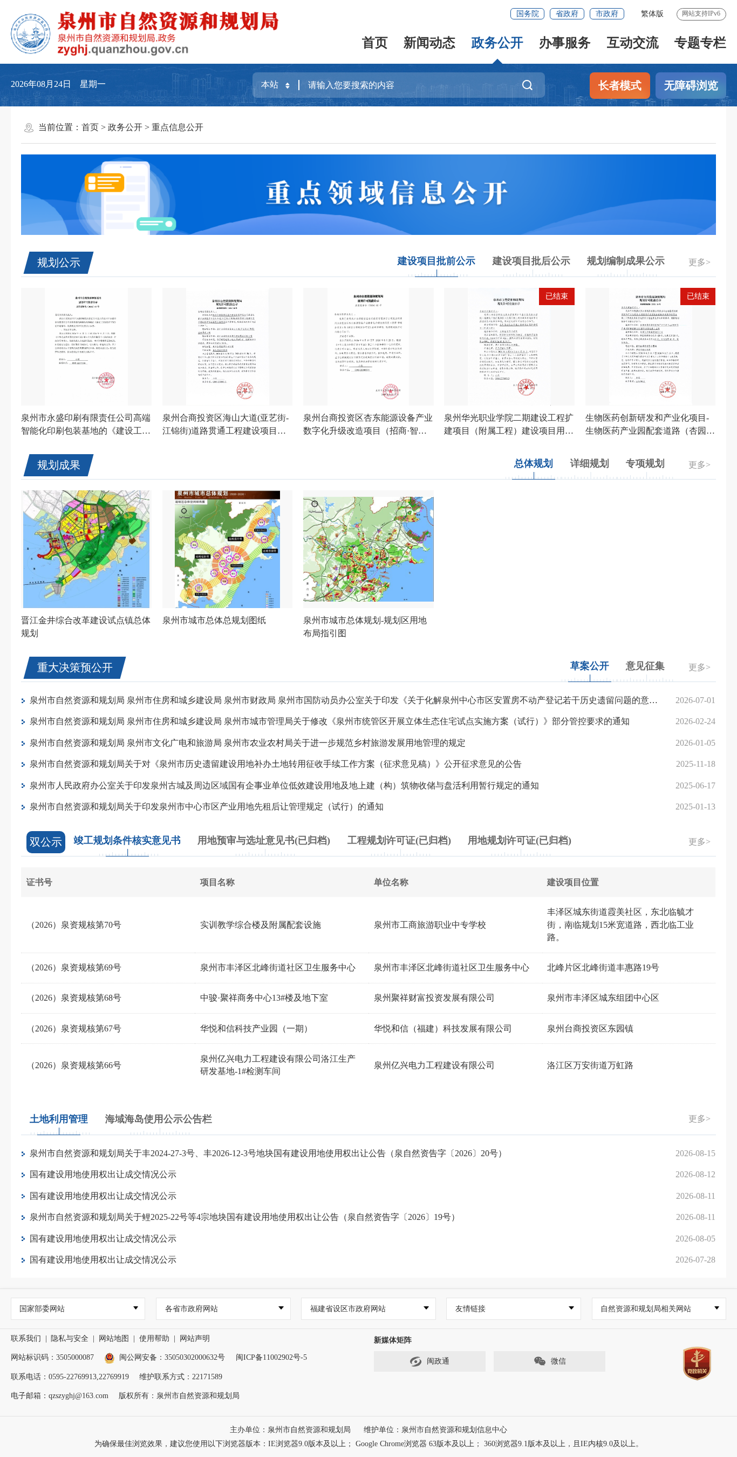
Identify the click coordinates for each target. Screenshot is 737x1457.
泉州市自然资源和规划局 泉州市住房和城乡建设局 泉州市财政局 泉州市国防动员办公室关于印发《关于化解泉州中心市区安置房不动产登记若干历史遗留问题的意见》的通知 (361, 700)
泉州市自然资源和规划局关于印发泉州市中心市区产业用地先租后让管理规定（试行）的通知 (207, 806)
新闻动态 (429, 43)
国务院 (527, 14)
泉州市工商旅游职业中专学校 (430, 924)
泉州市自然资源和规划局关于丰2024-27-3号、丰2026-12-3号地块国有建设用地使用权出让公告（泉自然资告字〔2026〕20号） (268, 1153)
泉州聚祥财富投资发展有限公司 (434, 997)
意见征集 (645, 665)
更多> (699, 262)
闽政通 (438, 1361)
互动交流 (633, 43)
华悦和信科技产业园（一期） (256, 1028)
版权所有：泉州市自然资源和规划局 (179, 1396)
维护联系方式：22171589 (180, 1377)
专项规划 (645, 463)
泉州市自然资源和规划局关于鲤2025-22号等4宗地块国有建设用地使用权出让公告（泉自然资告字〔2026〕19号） (245, 1217)
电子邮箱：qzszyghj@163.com (59, 1396)
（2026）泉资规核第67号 (73, 1028)
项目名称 (217, 882)
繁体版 (652, 14)
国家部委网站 (42, 1309)
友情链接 (470, 1309)
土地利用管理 (59, 1119)
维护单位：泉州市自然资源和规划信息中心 (435, 1430)
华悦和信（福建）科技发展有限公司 (443, 1028)
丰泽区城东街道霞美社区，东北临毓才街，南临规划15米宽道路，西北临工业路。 (620, 924)
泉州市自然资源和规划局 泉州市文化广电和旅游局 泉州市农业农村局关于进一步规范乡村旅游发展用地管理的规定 (248, 742)
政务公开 (497, 43)
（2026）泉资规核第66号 (73, 1065)
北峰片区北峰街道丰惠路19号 (603, 967)
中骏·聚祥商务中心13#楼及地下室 (264, 997)
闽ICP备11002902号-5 (271, 1357)
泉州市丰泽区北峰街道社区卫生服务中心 (278, 967)
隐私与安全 (69, 1338)
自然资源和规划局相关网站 (645, 1309)
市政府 (607, 14)
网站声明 (195, 1338)
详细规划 (589, 463)
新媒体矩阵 (393, 1340)
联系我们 (26, 1338)
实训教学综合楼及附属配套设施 (260, 924)
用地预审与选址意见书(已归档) (263, 840)
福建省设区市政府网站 (348, 1309)
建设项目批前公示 (436, 260)
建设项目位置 (573, 882)
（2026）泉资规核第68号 (73, 997)
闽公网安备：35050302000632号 (172, 1357)
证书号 (39, 882)
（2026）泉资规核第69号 (73, 967)
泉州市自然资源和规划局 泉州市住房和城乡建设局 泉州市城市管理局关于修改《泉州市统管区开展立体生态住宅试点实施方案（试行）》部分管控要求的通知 (330, 721)
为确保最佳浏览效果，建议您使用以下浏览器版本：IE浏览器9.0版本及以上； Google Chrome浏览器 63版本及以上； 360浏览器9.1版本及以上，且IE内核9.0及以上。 (368, 1444)
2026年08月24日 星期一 (58, 84)
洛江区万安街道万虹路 (590, 1065)
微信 (558, 1361)
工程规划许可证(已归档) (399, 840)
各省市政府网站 (191, 1309)
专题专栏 (700, 43)
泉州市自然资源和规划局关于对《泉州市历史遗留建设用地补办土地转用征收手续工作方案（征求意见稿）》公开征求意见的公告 (276, 763)
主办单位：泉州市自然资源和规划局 (290, 1430)
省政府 (567, 14)
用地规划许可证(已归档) (519, 840)
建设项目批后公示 (531, 260)
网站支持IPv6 (701, 13)
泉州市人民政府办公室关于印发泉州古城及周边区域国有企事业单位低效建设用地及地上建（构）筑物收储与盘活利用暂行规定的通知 (284, 785)
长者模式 (620, 85)
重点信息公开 (177, 127)
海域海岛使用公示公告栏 (158, 1119)
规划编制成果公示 (626, 260)
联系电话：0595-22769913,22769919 (70, 1377)
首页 (375, 43)
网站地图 (114, 1338)
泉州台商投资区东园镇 (590, 1028)
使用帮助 (154, 1338)
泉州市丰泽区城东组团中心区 (603, 997)
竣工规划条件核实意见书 (127, 840)
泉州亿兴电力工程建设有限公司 (434, 1065)
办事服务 (565, 43)
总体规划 (533, 463)
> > (142, 127)
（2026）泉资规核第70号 (73, 924)
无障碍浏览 (691, 85)
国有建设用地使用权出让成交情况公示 (103, 1174)
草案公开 (589, 665)
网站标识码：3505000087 (52, 1357)
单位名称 (391, 882)
